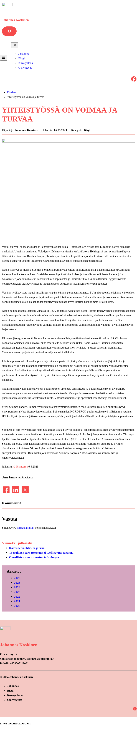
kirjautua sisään (25, 527)
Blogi (87, 130)
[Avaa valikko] (3, 58)
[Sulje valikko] (14, 45)
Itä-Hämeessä (20, 466)
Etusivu (11, 92)
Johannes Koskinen (15, 20)
